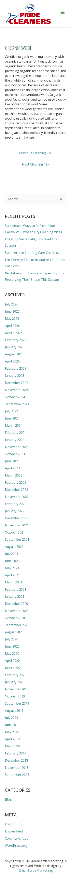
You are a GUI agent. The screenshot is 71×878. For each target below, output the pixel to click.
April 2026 (12, 325)
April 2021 (12, 575)
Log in (9, 824)
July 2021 (11, 554)
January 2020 (14, 682)
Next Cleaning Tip (35, 164)
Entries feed (14, 831)
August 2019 (14, 710)
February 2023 (15, 482)
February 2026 (15, 340)
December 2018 (16, 760)
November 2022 (17, 497)
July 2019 (11, 717)
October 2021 (15, 532)
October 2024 (15, 397)
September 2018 (17, 774)
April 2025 (12, 361)
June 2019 (12, 725)
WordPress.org (16, 845)
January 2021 (14, 596)
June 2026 (12, 311)
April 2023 (12, 468)
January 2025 (14, 375)
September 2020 (17, 625)
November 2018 (17, 767)
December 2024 (16, 382)
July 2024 (11, 411)
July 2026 (11, 304)
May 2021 (12, 568)
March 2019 (13, 746)
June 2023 (12, 461)
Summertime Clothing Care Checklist (32, 252)
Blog (8, 799)
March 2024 (13, 425)
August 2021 (14, 546)
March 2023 (13, 475)
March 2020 (13, 668)
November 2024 (17, 390)
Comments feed (16, 838)
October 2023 (15, 454)
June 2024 (12, 418)
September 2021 (17, 539)
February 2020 (15, 675)
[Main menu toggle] (62, 13)
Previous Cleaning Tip (35, 153)
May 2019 (12, 732)
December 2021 (16, 518)
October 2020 (15, 618)
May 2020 (12, 653)
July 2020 (11, 639)
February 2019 (15, 753)
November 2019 (17, 689)
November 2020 (17, 611)
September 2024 (17, 404)
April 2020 (12, 660)
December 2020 (16, 603)
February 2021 (15, 589)
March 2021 (13, 582)
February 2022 (15, 504)
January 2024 (14, 440)
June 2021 (12, 561)
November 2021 (17, 525)
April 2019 (12, 739)
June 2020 (12, 646)
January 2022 (14, 511)
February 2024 (15, 432)
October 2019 (15, 696)
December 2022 (16, 489)
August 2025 (14, 354)
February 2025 (15, 368)
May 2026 (12, 318)
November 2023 (17, 447)
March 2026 (13, 333)
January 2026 (14, 347)
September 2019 (17, 703)
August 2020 (14, 632)
